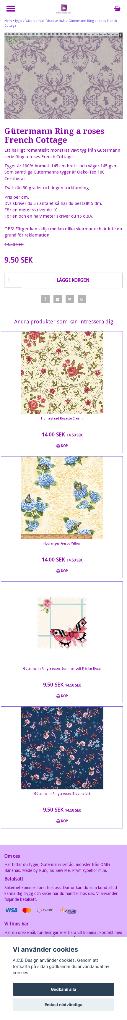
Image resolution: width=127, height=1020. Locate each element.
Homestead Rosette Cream (62, 418)
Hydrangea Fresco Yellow (61, 543)
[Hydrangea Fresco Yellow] (62, 497)
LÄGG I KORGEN (73, 280)
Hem (8, 21)
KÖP (64, 446)
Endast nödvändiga (63, 1004)
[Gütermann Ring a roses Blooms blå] (62, 748)
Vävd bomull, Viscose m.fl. (45, 21)
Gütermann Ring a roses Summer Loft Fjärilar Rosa (62, 669)
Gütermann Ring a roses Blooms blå (62, 794)
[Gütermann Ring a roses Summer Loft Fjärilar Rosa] (62, 623)
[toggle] (13, 9)
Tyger (18, 21)
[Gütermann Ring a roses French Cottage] (63, 76)
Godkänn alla (63, 989)
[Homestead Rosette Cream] (62, 372)
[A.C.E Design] (63, 9)
